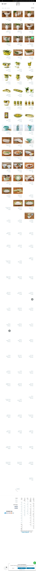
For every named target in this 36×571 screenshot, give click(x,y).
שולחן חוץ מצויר (31, 455)
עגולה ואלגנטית (20, 56)
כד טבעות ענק (20, 30)
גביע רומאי (20, 69)
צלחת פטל (9, 194)
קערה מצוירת (20, 119)
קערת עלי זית (8, 424)
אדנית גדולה (31, 56)
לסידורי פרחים (31, 232)
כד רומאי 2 (9, 81)
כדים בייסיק (31, 94)
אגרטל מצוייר (31, 194)
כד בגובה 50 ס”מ (8, 377)
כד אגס (9, 301)
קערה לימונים (20, 207)
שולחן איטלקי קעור (8, 455)
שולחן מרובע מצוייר (19, 455)
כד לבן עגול (20, 317)
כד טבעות (9, 69)
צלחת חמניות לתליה (30, 408)
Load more (18, 482)
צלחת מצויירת (20, 182)
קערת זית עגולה (20, 270)
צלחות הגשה (20, 144)
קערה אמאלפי (8, 408)
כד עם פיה (20, 333)
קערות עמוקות (31, 157)
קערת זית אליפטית (8, 257)
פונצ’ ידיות (32, 30)
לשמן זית (21, 18)
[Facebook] (17, 501)
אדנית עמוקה (8, 56)
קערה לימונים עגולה (7, 207)
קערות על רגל (31, 182)
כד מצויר (32, 389)
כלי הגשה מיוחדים (19, 169)
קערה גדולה (31, 377)
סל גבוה (21, 364)
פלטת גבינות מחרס (8, 144)
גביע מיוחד (32, 301)
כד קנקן (32, 364)
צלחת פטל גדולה (31, 207)
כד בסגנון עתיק (31, 471)
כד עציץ (9, 333)
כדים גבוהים (8, 364)
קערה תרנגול (20, 424)
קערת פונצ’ (9, 18)
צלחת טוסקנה (20, 408)
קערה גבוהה (8, 232)
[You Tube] (15, 500)
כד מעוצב (9, 317)
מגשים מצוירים (8, 94)
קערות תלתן (8, 169)
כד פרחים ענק (20, 43)
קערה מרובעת (20, 377)
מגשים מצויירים (20, 194)
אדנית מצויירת (8, 182)
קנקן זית (21, 257)
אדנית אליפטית (8, 43)
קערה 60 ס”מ (31, 119)
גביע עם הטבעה (20, 301)
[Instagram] (15, 501)
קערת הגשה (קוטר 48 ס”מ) (18, 157)
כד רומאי (21, 81)
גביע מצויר (32, 69)
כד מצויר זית (31, 282)
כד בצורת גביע (20, 232)
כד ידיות (32, 317)
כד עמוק (32, 81)
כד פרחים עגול (31, 18)
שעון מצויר (9, 119)
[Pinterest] (17, 500)
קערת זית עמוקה (8, 270)
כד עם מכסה (31, 333)
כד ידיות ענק (8, 30)
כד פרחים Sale (31, 43)
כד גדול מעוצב (31, 257)
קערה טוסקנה (31, 424)
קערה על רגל (31, 144)
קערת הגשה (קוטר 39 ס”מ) (29, 169)
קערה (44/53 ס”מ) (7, 157)
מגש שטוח (20, 94)
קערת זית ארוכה (31, 270)
